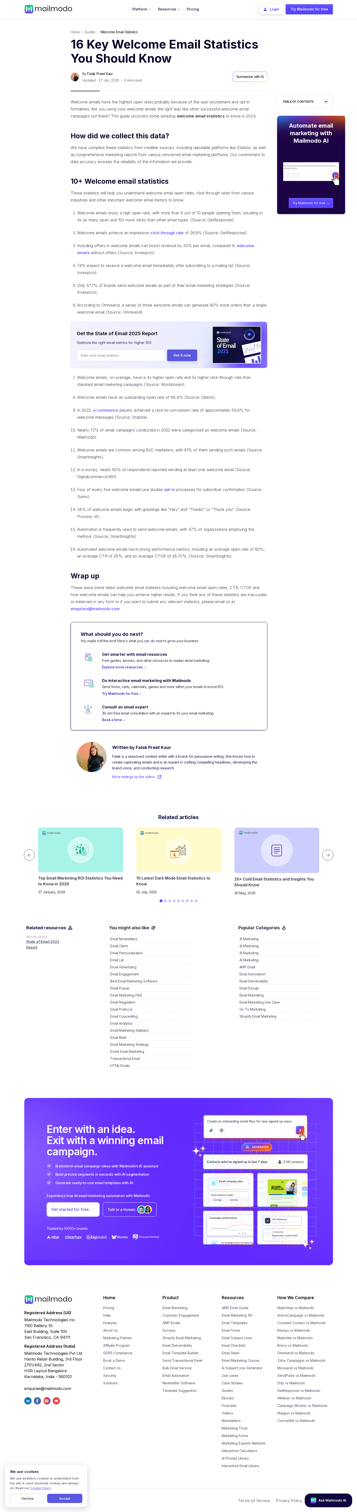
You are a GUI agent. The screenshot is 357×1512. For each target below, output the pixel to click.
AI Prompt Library (235, 1458)
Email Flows (231, 1330)
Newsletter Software (178, 1383)
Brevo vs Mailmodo (292, 1345)
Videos (227, 1413)
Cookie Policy (40, 1488)
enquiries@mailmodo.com (95, 608)
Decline (28, 1498)
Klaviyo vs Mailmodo (293, 1330)
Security (109, 1375)
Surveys (169, 1330)
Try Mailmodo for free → (311, 203)
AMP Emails (171, 1323)
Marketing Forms (235, 1436)
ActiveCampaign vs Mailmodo (300, 1315)
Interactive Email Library (240, 1466)
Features (110, 1323)
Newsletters (231, 1421)
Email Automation (175, 1375)
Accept (64, 1498)
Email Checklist (233, 1345)
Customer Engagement (180, 1315)
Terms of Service (254, 1500)
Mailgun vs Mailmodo (294, 1413)
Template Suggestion (179, 1390)
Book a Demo (114, 1360)
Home (75, 32)
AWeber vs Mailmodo (294, 1398)
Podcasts (229, 1406)
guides (90, 32)
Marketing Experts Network (243, 1443)
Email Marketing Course (240, 1360)
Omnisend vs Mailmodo (295, 1353)
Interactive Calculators (239, 1451)
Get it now (182, 355)
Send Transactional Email (182, 1360)
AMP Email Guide (235, 1308)
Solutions (110, 1383)
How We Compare (295, 1297)
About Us (110, 1330)
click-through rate (167, 232)
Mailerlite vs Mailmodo (295, 1338)
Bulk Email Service (177, 1368)
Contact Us (112, 1368)
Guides (227, 1390)
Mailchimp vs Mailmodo (295, 1308)
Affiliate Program (116, 1345)
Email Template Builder (180, 1353)
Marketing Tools (235, 1428)
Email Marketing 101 (237, 1315)
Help (107, 1315)
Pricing (108, 1308)
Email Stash (230, 1353)
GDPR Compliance (117, 1353)
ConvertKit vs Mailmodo (296, 1421)
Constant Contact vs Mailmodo (301, 1323)
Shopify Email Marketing (181, 1338)
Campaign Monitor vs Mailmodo (302, 1406)
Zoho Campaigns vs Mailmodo (301, 1360)
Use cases (230, 1375)
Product (170, 1297)
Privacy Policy (289, 1500)
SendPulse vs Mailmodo (296, 1375)
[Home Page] (48, 9)
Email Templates (234, 1323)
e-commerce (105, 410)
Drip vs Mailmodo (291, 1383)
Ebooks (228, 1398)
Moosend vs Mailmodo (295, 1368)
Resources (233, 1297)
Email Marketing (174, 1308)
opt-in (169, 489)
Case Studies (232, 1383)
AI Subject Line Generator (242, 1368)
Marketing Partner (117, 1338)
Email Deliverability (177, 1345)
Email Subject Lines (237, 1338)
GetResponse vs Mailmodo (298, 1390)
